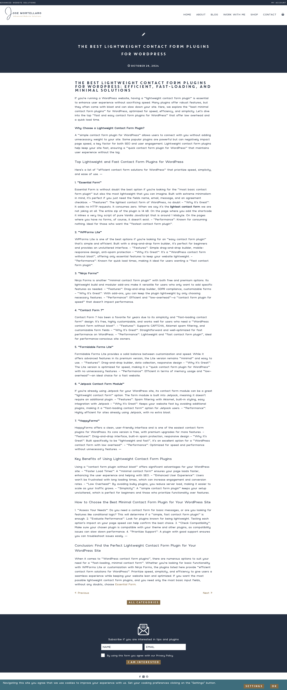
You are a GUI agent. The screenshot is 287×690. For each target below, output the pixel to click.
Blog (214, 14)
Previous (83, 592)
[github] (147, 677)
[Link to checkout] (282, 14)
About (201, 14)
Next (206, 592)
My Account (278, 3)
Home (187, 14)
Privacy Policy (164, 655)
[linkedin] (143, 677)
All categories (144, 602)
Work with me (234, 14)
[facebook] (140, 677)
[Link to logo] (23, 13)
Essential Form (125, 584)
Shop (254, 14)
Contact (269, 14)
